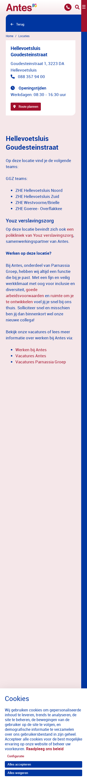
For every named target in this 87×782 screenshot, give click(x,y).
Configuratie (15, 756)
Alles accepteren (19, 764)
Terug (20, 24)
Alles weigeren (17, 773)
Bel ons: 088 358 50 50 (68, 7)
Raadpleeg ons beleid (45, 748)
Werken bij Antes (31, 349)
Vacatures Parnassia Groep (40, 362)
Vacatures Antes (30, 355)
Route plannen (28, 106)
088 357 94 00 (31, 76)
